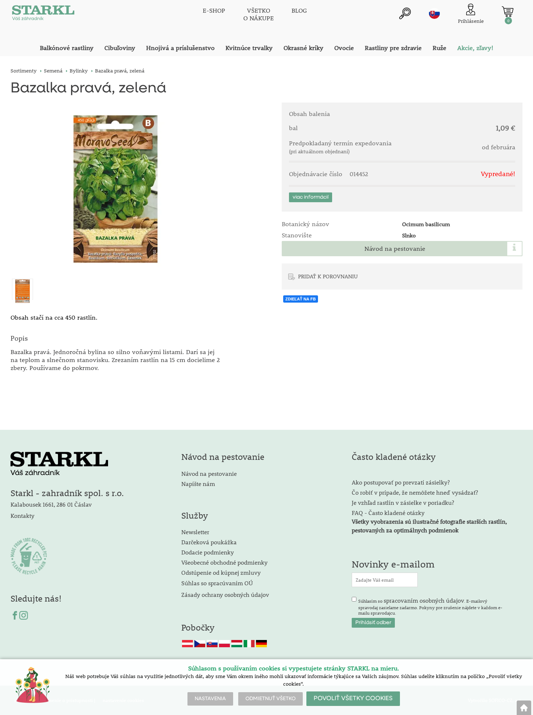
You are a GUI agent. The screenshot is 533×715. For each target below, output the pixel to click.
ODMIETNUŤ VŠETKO (270, 698)
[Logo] (43, 14)
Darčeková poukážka (209, 542)
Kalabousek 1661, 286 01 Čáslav (51, 504)
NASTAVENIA (210, 698)
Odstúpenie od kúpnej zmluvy (221, 572)
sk (434, 13)
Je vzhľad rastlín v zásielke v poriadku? (403, 502)
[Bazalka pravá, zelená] (117, 191)
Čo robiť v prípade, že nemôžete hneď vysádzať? (415, 492)
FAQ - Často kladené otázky (388, 512)
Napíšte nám (198, 483)
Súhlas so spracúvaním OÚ (217, 583)
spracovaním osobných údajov (424, 600)
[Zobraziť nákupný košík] (507, 11)
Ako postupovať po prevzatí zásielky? (401, 482)
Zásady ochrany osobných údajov (225, 594)
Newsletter (195, 532)
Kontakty (22, 515)
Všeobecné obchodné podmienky (224, 562)
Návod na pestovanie (394, 249)
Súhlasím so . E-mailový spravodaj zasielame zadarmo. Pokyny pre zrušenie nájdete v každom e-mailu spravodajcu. (430, 606)
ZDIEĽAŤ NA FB (300, 299)
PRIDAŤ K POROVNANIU (328, 276)
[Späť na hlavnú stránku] (524, 708)
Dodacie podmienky (207, 552)
